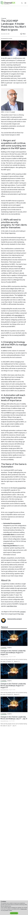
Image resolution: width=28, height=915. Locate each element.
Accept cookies (14, 913)
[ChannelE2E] (8, 3)
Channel (3, 18)
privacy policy (24, 909)
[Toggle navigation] (25, 3)
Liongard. (23, 611)
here (22, 614)
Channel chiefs (6, 648)
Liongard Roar (21, 488)
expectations (18, 315)
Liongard (13, 112)
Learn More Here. (11, 606)
